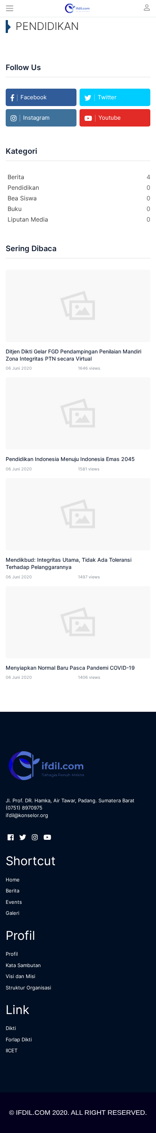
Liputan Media (29, 219)
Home (13, 880)
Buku (15, 209)
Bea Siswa (23, 198)
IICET (11, 1050)
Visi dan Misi (20, 976)
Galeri (12, 913)
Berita (17, 177)
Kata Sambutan (23, 965)
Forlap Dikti (19, 1039)
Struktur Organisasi (28, 988)
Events (14, 902)
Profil (12, 954)
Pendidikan (24, 187)
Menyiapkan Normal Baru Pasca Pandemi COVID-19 (70, 667)
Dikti (11, 1028)
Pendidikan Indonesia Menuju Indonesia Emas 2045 (70, 459)
